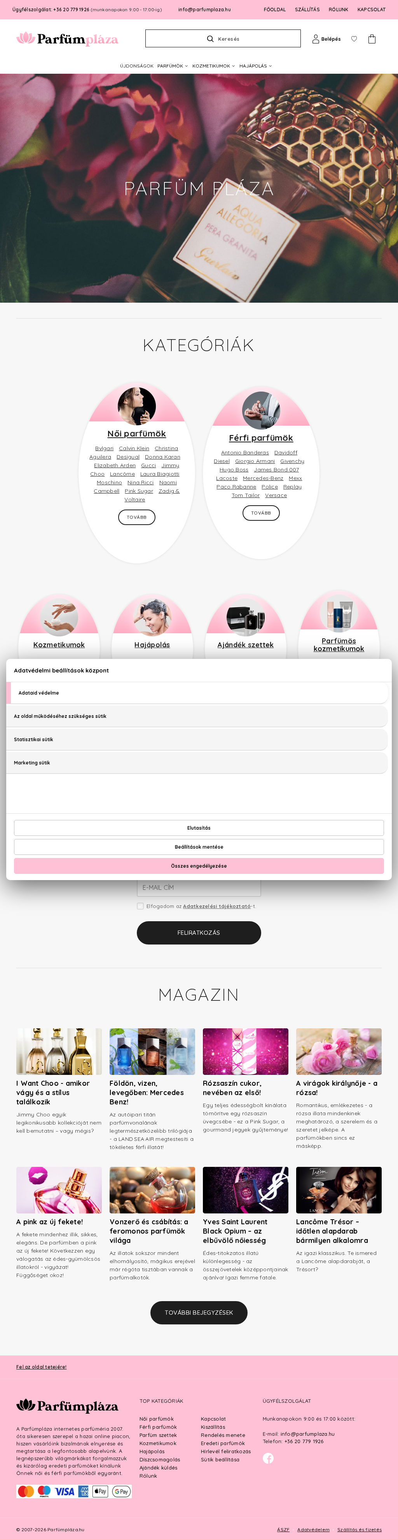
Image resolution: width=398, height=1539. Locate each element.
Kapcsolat (213, 1419)
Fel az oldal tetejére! (41, 1367)
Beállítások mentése (199, 847)
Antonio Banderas (245, 452)
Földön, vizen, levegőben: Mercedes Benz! (147, 1092)
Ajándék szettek (246, 644)
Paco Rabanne (236, 486)
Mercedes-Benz (263, 478)
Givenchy (292, 461)
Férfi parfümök (261, 437)
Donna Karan (162, 456)
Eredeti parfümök (223, 1443)
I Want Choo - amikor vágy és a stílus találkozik (53, 1092)
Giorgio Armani (255, 461)
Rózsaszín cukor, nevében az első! (232, 1088)
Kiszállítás (213, 1427)
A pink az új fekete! (49, 1221)
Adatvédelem (313, 1529)
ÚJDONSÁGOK (137, 66)
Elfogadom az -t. (201, 906)
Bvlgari (104, 448)
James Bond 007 (276, 469)
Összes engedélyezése (199, 866)
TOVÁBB (137, 517)
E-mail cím (158, 887)
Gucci (148, 465)
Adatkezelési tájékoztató (217, 906)
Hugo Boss (234, 469)
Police (270, 486)
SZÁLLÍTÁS (307, 9)
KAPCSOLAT (372, 9)
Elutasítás (199, 828)
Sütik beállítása (220, 1459)
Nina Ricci (140, 482)
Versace (276, 495)
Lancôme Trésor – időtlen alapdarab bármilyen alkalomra (332, 1231)
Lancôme (122, 473)
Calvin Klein (134, 448)
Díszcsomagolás (160, 1459)
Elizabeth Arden (115, 465)
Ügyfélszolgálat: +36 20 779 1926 (87, 9)
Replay (292, 486)
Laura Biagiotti (160, 473)
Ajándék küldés (159, 1467)
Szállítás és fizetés (359, 1529)
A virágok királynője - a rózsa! (336, 1088)
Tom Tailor (246, 495)
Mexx (295, 478)
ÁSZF (283, 1529)
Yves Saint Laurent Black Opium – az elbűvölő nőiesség (235, 1231)
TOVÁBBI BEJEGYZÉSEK (199, 1312)
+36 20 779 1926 (304, 1441)
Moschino (109, 482)
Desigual (128, 456)
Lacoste (226, 478)
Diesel (222, 461)
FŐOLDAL (275, 9)
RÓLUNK (339, 9)
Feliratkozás (199, 932)
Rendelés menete (223, 1435)
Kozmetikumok (59, 644)
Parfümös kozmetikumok (339, 644)
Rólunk (148, 1476)
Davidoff (285, 452)
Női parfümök (136, 433)
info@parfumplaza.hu (204, 9)
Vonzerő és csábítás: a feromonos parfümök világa (149, 1231)
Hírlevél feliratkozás (226, 1451)
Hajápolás (152, 644)
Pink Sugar (139, 490)
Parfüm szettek (158, 1435)
